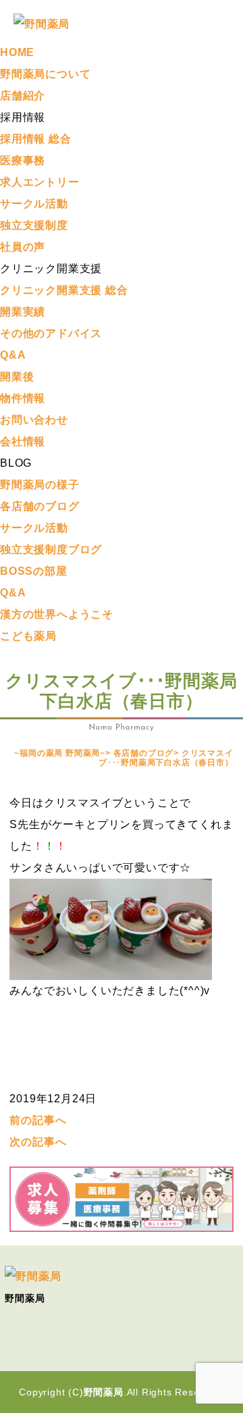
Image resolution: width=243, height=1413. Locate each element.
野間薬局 (104, 1392)
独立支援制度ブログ (51, 549)
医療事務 (22, 160)
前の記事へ (37, 1120)
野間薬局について (45, 74)
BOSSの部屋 (34, 571)
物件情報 (22, 398)
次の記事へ (37, 1142)
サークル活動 (34, 203)
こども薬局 (28, 636)
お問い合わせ (34, 420)
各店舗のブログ (40, 506)
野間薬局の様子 (40, 484)
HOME (17, 52)
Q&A (13, 355)
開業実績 (22, 311)
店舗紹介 (22, 95)
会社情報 (22, 441)
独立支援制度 (34, 225)
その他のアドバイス (51, 333)
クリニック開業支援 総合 (64, 290)
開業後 (17, 376)
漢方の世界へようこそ (56, 614)
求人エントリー (40, 182)
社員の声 (22, 247)
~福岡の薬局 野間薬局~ (59, 753)
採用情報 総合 (36, 139)
